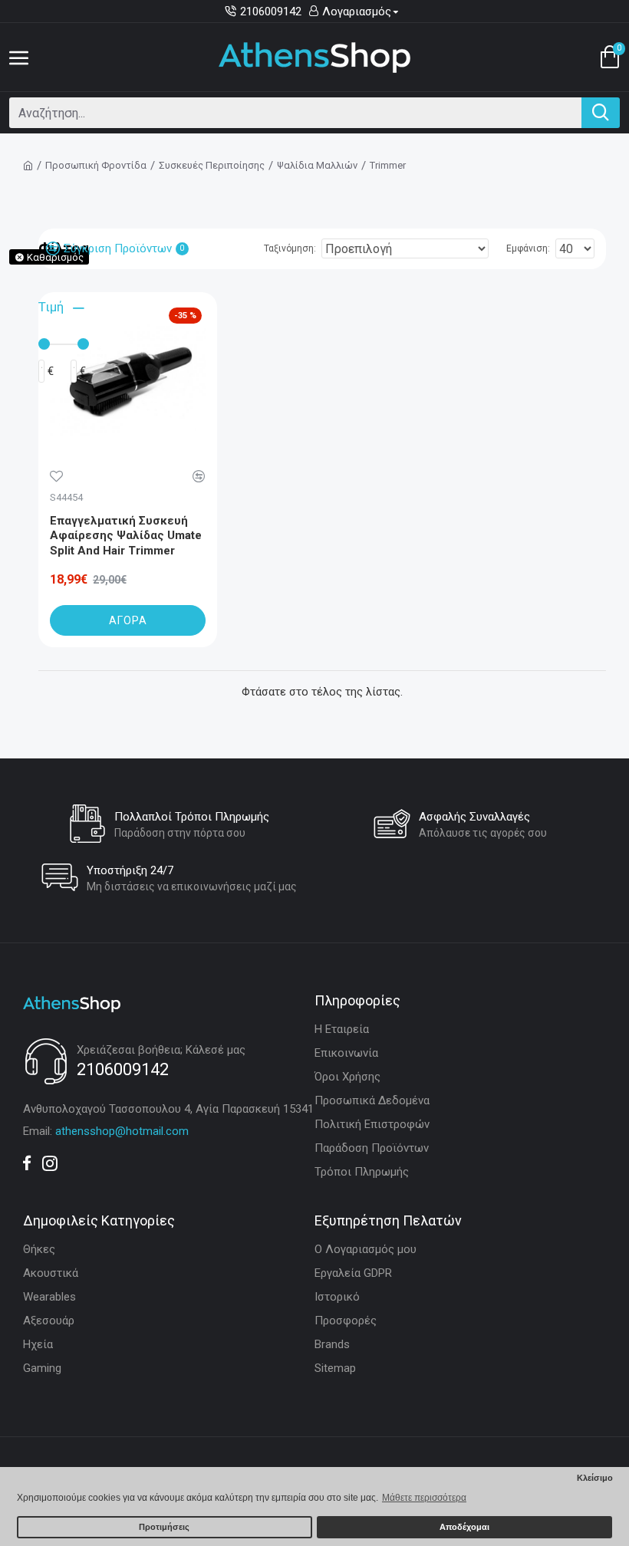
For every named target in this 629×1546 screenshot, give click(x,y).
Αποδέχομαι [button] (464, 1526)
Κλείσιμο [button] (595, 1477)
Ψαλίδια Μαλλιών (317, 165)
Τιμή (51, 306)
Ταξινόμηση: (290, 248)
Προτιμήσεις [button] (164, 1526)
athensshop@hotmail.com (122, 1131)
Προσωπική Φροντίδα (96, 165)
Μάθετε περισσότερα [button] (424, 1497)
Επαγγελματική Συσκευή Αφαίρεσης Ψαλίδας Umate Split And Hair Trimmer (126, 536)
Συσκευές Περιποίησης (212, 165)
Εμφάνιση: (528, 248)
